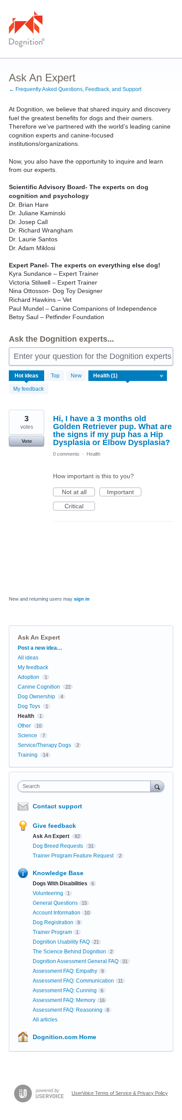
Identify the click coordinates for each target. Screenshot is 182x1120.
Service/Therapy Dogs (44, 745)
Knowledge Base (58, 872)
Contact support (57, 806)
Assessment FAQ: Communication (73, 981)
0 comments (66, 454)
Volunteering (48, 893)
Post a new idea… (40, 648)
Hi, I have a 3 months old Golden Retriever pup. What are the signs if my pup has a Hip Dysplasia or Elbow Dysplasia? (112, 430)
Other (24, 726)
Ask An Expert (52, 836)
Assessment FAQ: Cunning (65, 990)
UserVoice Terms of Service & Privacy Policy (120, 1093)
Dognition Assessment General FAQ (75, 961)
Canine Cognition (39, 687)
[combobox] (86, 786)
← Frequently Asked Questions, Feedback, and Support (75, 89)
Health (93, 454)
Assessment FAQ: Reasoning (67, 1010)
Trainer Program (52, 932)
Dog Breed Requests (58, 846)
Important (124, 492)
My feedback (28, 389)
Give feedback (54, 825)
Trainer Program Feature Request (74, 856)
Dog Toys (29, 706)
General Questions (55, 903)
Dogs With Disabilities (60, 883)
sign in (82, 599)
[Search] (157, 786)
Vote (27, 441)
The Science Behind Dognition (69, 952)
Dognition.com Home (64, 1036)
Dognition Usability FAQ (61, 942)
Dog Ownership (36, 696)
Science (27, 735)
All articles (45, 1020)
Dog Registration (53, 922)
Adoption (28, 677)
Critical (79, 506)
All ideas (28, 658)
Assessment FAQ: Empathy (65, 971)
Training (28, 755)
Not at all (78, 492)
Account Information (56, 913)
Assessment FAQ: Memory (64, 1000)
